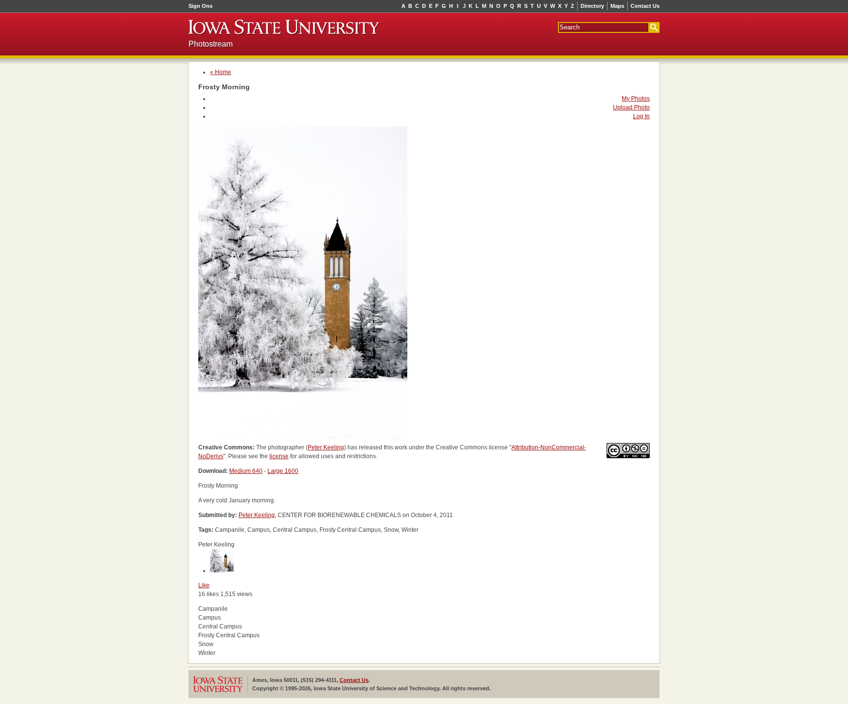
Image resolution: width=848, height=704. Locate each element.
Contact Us (645, 6)
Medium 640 (246, 471)
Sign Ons (200, 6)
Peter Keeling (326, 447)
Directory (592, 6)
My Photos (636, 98)
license (279, 456)
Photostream (210, 44)
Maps (617, 6)
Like (204, 585)
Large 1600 (282, 471)
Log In (641, 116)
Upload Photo (631, 107)
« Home (220, 72)
